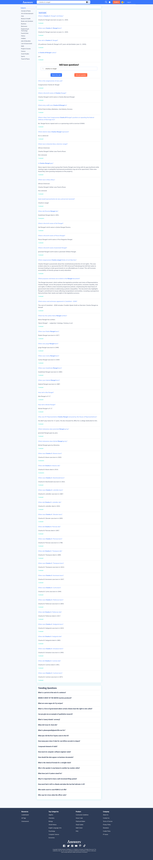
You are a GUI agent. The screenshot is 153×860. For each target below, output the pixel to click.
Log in (129, 2)
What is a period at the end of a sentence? (52, 693)
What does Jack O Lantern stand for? (50, 773)
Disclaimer (106, 828)
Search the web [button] (56, 75)
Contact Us (106, 818)
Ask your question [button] (81, 75)
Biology (51, 821)
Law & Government (26, 43)
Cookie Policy (106, 831)
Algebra (51, 815)
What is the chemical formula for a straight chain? (54, 763)
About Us (105, 815)
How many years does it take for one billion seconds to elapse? (59, 741)
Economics (52, 838)
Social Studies (25, 54)
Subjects (23, 8)
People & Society (26, 49)
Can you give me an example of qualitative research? (55, 714)
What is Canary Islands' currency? (49, 719)
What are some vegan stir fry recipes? (50, 703)
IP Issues (105, 834)
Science (23, 51)
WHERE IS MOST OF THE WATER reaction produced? (55, 698)
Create (116, 2)
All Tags (23, 818)
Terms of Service (107, 821)
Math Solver (79, 828)
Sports (23, 56)
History (23, 36)
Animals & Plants (26, 11)
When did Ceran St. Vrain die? (47, 725)
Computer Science (54, 834)
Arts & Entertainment (27, 13)
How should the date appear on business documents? (55, 757)
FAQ (77, 831)
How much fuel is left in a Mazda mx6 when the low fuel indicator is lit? (61, 784)
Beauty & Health (25, 18)
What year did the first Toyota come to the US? (53, 736)
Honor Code (79, 818)
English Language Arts (55, 828)
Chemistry (51, 818)
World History (52, 824)
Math (22, 46)
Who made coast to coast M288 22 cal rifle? (52, 790)
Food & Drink (24, 33)
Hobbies (23, 38)
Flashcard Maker (80, 821)
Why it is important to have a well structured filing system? (57, 779)
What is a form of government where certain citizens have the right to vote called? (65, 709)
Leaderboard (25, 815)
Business (23, 24)
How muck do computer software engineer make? (54, 752)
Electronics (24, 26)
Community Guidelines (82, 815)
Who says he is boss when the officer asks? (52, 795)
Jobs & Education (26, 41)
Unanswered (25, 821)
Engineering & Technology (25, 30)
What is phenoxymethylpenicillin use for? (51, 730)
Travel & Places (25, 59)
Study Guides (79, 824)
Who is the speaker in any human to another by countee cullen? (59, 768)
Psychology (52, 831)
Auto (22, 16)
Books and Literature (27, 21)
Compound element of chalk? (47, 746)
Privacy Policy (107, 824)
